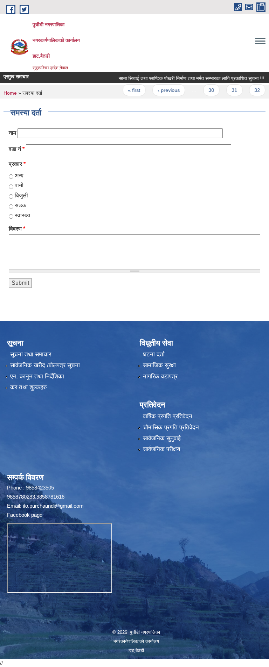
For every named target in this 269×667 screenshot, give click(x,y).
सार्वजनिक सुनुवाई (162, 438)
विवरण (17, 229)
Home (10, 93)
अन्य (19, 176)
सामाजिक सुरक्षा (159, 365)
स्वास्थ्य (22, 215)
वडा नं (17, 149)
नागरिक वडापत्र (160, 376)
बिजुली (21, 195)
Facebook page (24, 515)
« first (123, 90)
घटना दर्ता (154, 354)
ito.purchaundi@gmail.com (53, 506)
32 (246, 90)
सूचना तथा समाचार (30, 354)
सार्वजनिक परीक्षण (161, 449)
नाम (12, 133)
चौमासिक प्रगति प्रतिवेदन (171, 427)
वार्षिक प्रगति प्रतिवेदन (167, 416)
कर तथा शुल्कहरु (28, 387)
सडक (20, 205)
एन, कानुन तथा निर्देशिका (37, 376)
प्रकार (17, 164)
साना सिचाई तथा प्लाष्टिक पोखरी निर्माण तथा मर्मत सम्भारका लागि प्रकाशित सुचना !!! (181, 78)
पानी (19, 185)
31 (223, 90)
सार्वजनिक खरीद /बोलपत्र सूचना (45, 365)
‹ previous (158, 90)
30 (201, 90)
